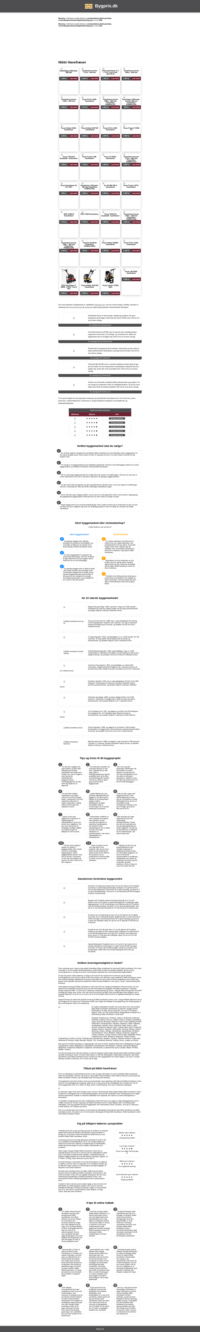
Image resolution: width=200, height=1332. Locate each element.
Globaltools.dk (99, 305)
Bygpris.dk (106, 5)
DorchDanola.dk (76, 307)
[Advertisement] (100, 43)
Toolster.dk (89, 307)
